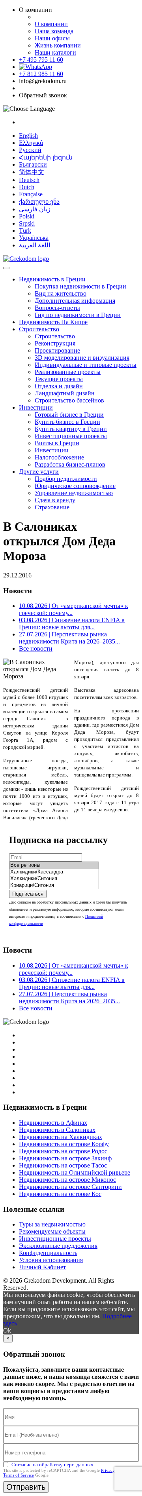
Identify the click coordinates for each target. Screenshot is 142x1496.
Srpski (27, 223)
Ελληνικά (31, 142)
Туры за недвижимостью (52, 1224)
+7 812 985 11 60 (41, 73)
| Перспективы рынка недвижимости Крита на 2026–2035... (69, 638)
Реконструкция (55, 343)
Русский (30, 149)
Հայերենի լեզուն (46, 157)
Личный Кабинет (42, 1267)
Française (31, 194)
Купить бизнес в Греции (67, 421)
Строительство (39, 329)
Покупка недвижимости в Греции (80, 286)
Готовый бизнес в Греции (69, 414)
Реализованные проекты (68, 371)
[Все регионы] (54, 865)
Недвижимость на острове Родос (63, 1151)
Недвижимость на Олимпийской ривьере (74, 1172)
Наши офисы (52, 38)
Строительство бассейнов (69, 400)
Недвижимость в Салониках (57, 1129)
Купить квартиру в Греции (71, 428)
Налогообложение (59, 457)
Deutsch (29, 180)
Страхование (52, 507)
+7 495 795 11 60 (41, 59)
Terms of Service (18, 1475)
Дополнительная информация (75, 300)
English (28, 135)
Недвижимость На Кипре (53, 322)
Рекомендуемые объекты (52, 1231)
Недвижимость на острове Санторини (70, 1186)
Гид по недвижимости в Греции (78, 314)
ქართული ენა (39, 201)
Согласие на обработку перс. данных (52, 1465)
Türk (25, 230)
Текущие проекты (59, 379)
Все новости (35, 648)
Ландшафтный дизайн (65, 393)
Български (33, 164)
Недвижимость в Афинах (53, 1122)
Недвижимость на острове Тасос (63, 1165)
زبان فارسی (34, 209)
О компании (51, 24)
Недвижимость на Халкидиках (60, 1136)
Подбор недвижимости (66, 478)
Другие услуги (39, 471)
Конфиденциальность (48, 1252)
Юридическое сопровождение (75, 485)
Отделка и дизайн (59, 386)
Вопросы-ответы (57, 307)
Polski (26, 216)
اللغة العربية (34, 245)
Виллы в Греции (57, 443)
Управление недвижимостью (74, 493)
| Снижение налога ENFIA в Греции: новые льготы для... (72, 623)
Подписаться (27, 894)
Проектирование (57, 350)
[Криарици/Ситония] (54, 885)
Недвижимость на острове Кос (60, 1193)
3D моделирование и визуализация (82, 357)
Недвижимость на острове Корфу (64, 1144)
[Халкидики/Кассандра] (54, 872)
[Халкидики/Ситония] (54, 878)
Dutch (26, 187)
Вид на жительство (60, 293)
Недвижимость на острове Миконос (67, 1179)
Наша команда (54, 31)
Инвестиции (36, 407)
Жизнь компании (58, 45)
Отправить (25, 1487)
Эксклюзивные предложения (58, 1245)
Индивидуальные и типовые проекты (85, 364)
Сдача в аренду (55, 500)
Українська (34, 237)
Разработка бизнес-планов (70, 464)
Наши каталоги (55, 52)
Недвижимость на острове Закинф (65, 1158)
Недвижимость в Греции (52, 279)
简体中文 (31, 172)
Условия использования (51, 1260)
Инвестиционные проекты (71, 436)
